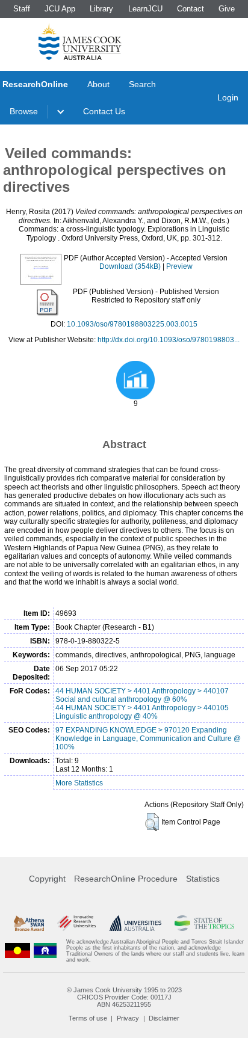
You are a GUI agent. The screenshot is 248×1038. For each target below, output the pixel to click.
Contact (190, 8)
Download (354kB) (130, 266)
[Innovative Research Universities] (76, 923)
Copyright (47, 878)
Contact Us (104, 111)
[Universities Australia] (135, 923)
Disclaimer (164, 1018)
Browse (24, 111)
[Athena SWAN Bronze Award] (29, 923)
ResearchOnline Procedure (126, 878)
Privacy (128, 1018)
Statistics (203, 878)
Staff (21, 8)
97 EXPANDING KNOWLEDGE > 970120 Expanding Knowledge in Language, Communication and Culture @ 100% (148, 738)
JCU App (60, 8)
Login (227, 97)
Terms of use (88, 1018)
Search (142, 84)
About (98, 84)
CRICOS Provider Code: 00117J (124, 997)
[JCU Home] (80, 41)
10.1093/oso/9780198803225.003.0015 (132, 324)
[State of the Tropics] (204, 923)
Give (227, 8)
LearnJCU (145, 8)
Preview (179, 266)
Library (101, 8)
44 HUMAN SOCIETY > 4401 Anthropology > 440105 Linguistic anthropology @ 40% (142, 712)
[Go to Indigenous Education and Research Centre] (17, 951)
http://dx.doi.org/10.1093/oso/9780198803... (169, 340)
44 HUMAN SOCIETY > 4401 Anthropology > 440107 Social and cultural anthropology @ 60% (142, 695)
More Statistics (79, 783)
